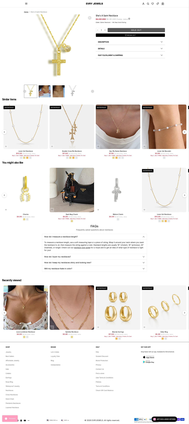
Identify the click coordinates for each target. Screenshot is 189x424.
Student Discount (102, 356)
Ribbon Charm (118, 214)
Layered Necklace (12, 407)
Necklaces (9, 390)
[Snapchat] (21, 420)
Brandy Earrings (118, 332)
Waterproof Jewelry (13, 386)
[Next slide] (92, 91)
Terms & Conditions (103, 386)
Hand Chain (10, 399)
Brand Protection (102, 360)
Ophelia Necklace (71, 332)
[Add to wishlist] (6, 147)
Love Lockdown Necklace (25, 332)
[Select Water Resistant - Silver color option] (21, 157)
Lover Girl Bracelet (164, 151)
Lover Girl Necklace (26, 151)
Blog (52, 360)
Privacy (98, 365)
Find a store (100, 373)
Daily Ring (164, 332)
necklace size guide (82, 248)
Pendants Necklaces (13, 403)
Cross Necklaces (12, 395)
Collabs (8, 373)
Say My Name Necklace (118, 151)
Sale (7, 369)
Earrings (8, 378)
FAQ (97, 352)
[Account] (143, 3)
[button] (26, 3)
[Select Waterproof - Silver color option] (30, 157)
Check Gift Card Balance (104, 390)
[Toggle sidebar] (157, 3)
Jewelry (8, 352)
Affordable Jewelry (12, 360)
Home (26, 12)
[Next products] (184, 132)
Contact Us (100, 369)
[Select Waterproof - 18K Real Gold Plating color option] (27, 157)
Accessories (10, 365)
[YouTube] (25, 420)
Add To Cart (40, 146)
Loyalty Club (55, 356)
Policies (98, 382)
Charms (26, 214)
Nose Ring (9, 382)
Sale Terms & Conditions (104, 378)
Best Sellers (10, 356)
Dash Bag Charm (72, 214)
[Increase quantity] (105, 30)
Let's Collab (55, 352)
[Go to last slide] (24, 91)
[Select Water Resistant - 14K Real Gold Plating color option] (24, 157)
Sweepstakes (55, 365)
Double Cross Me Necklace (72, 151)
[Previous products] (4, 132)
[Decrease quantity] (97, 30)
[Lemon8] (28, 420)
